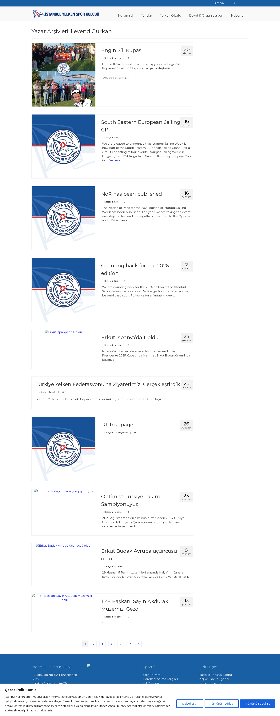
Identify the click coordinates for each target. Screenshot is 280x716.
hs (119, 78)
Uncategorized (121, 432)
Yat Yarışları (151, 683)
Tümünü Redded (221, 703)
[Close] (276, 687)
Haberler (118, 58)
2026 (105, 78)
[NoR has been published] (63, 218)
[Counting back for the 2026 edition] (63, 290)
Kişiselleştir (190, 703)
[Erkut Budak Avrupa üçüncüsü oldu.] (63, 545)
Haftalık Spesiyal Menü (215, 675)
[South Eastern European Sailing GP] (63, 146)
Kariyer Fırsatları (210, 683)
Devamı (114, 160)
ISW (116, 137)
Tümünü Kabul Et (258, 703)
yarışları (125, 78)
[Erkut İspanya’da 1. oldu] (63, 332)
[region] (140, 700)
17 (129, 643)
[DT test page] (63, 448)
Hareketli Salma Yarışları (160, 679)
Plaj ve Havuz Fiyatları (214, 679)
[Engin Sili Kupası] (63, 74)
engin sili (113, 78)
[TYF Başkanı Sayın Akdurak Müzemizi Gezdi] (63, 597)
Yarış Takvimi (152, 675)
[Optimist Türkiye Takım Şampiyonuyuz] (63, 491)
